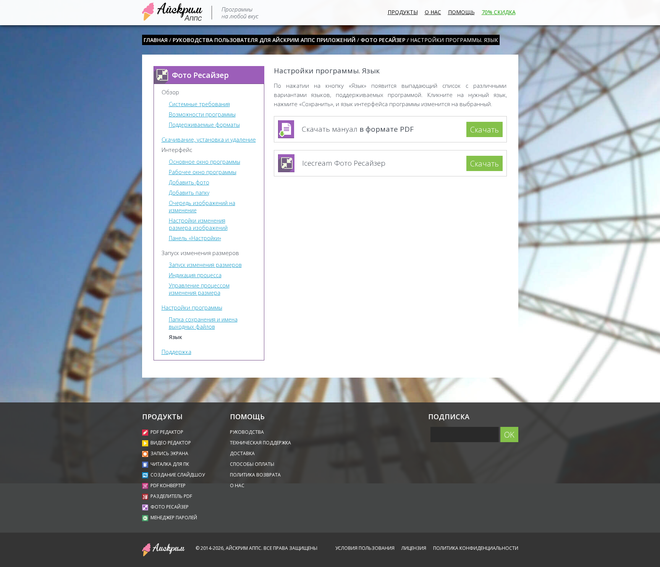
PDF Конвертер (168, 485)
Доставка (242, 453)
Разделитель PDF (171, 496)
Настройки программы (192, 307)
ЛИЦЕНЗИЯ (413, 548)
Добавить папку (189, 192)
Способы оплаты (252, 464)
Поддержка (176, 351)
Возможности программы (202, 114)
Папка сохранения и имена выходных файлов (203, 323)
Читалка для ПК (169, 464)
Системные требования (199, 104)
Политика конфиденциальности (475, 548)
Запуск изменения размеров (205, 264)
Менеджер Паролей (173, 517)
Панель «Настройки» (195, 238)
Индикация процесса (195, 275)
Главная (156, 40)
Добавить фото (189, 182)
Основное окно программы (204, 161)
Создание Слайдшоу (177, 475)
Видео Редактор (170, 442)
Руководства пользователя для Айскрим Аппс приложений (264, 40)
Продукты (403, 12)
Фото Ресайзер (383, 40)
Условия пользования (365, 548)
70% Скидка (499, 12)
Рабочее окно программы (202, 172)
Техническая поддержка (260, 442)
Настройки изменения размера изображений (198, 224)
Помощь (461, 12)
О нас (433, 12)
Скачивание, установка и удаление (209, 139)
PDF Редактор (166, 432)
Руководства (247, 432)
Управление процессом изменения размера (199, 289)
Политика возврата (255, 475)
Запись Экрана (169, 453)
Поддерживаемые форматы (204, 124)
